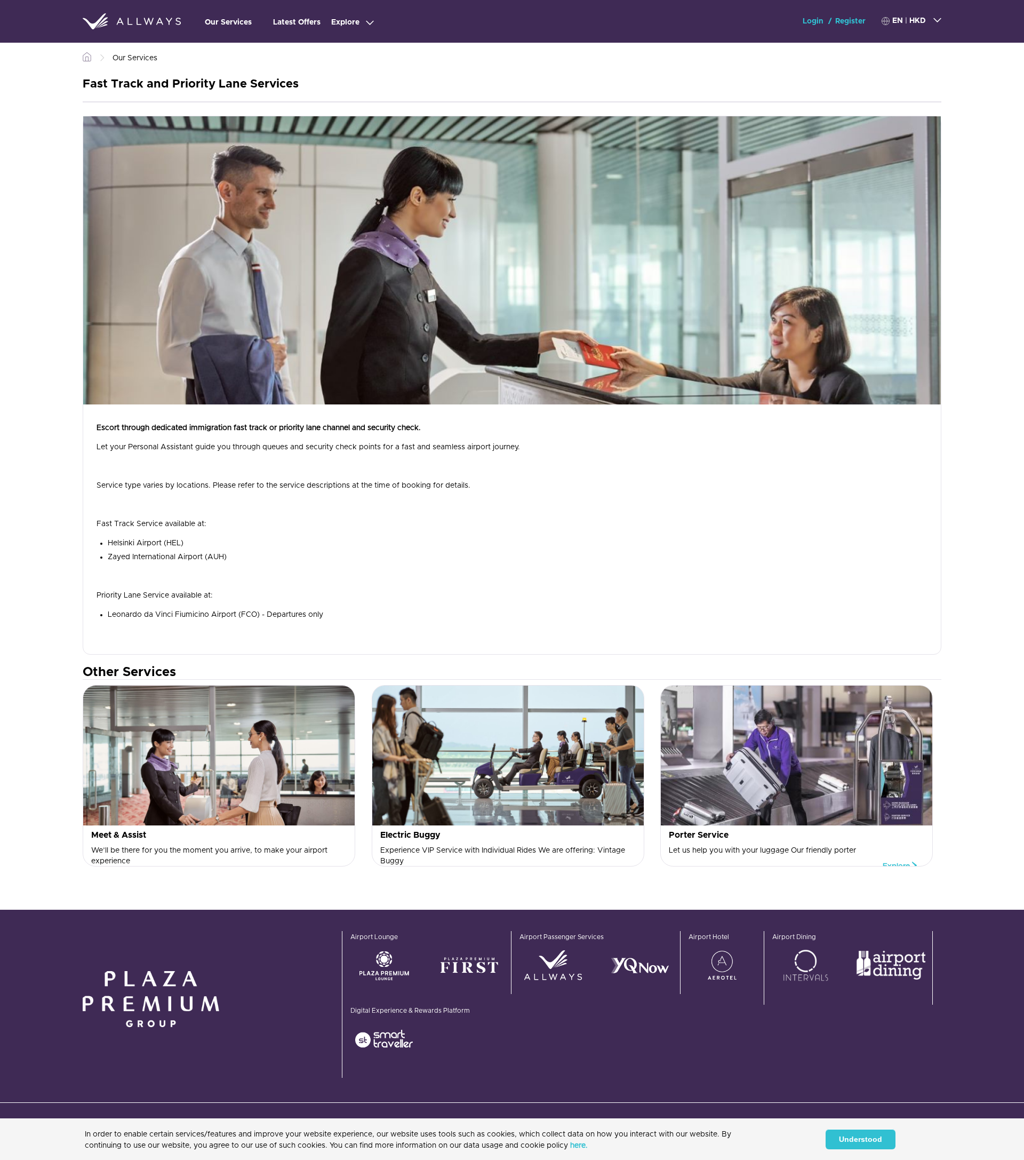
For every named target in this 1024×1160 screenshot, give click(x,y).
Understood (860, 1139)
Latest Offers (297, 22)
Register (850, 21)
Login (814, 21)
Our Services (228, 22)
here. (579, 1145)
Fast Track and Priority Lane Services (191, 84)
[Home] (132, 21)
